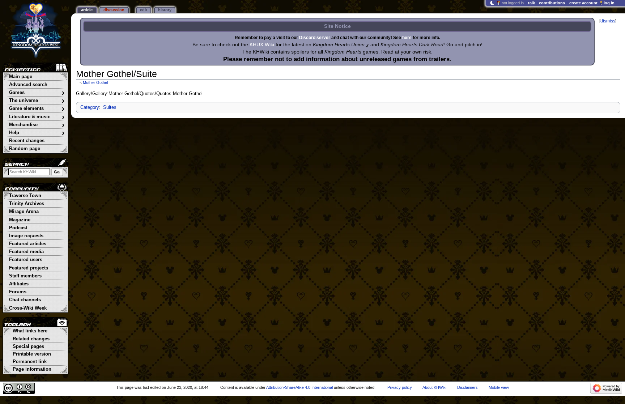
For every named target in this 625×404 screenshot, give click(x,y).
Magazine (19, 219)
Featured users (25, 259)
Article (87, 10)
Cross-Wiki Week (28, 308)
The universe (36, 101)
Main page (20, 76)
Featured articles (27, 243)
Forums (17, 291)
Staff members (25, 275)
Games (36, 93)
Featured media (26, 251)
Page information (32, 369)
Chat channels (25, 299)
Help (36, 133)
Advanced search (28, 84)
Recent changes (26, 140)
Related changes (31, 338)
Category (89, 107)
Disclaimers (467, 387)
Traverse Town (25, 195)
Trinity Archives (26, 203)
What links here (30, 330)
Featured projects (28, 268)
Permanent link (30, 361)
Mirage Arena (24, 211)
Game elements (36, 109)
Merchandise (36, 125)
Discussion (113, 10)
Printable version (32, 354)
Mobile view (499, 387)
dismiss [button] (607, 21)
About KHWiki (434, 387)
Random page (24, 148)
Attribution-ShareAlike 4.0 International (299, 387)
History (164, 10)
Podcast (18, 227)
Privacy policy (399, 387)
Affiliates (19, 283)
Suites (109, 107)
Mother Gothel (95, 82)
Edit (143, 10)
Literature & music (36, 117)
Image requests (26, 235)
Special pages (28, 346)
